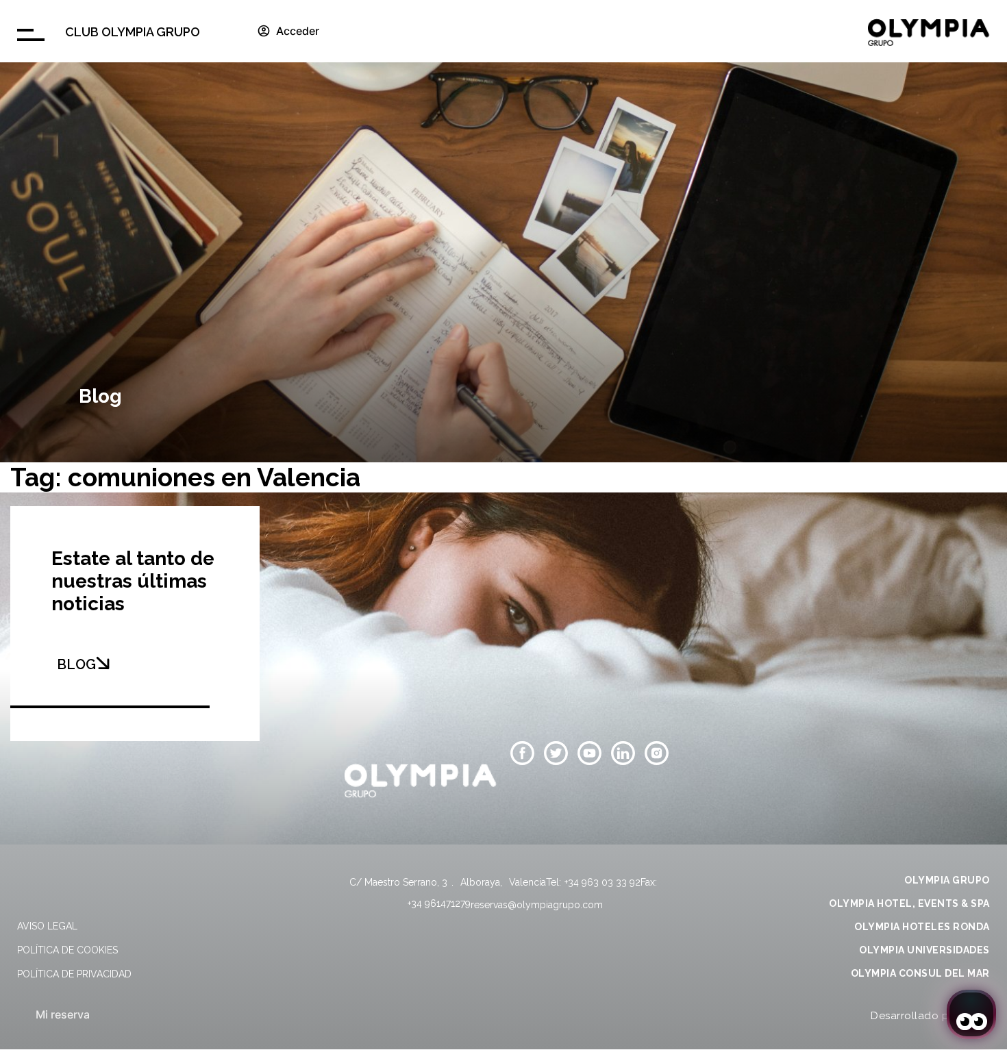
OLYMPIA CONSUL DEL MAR (920, 973)
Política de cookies (67, 950)
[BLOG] (103, 663)
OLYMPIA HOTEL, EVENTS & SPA (909, 903)
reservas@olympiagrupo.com (537, 904)
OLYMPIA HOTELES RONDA (922, 926)
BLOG (76, 664)
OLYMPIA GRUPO (947, 880)
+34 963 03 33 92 (602, 882)
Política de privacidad (74, 973)
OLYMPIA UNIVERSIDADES (924, 950)
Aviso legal (47, 926)
